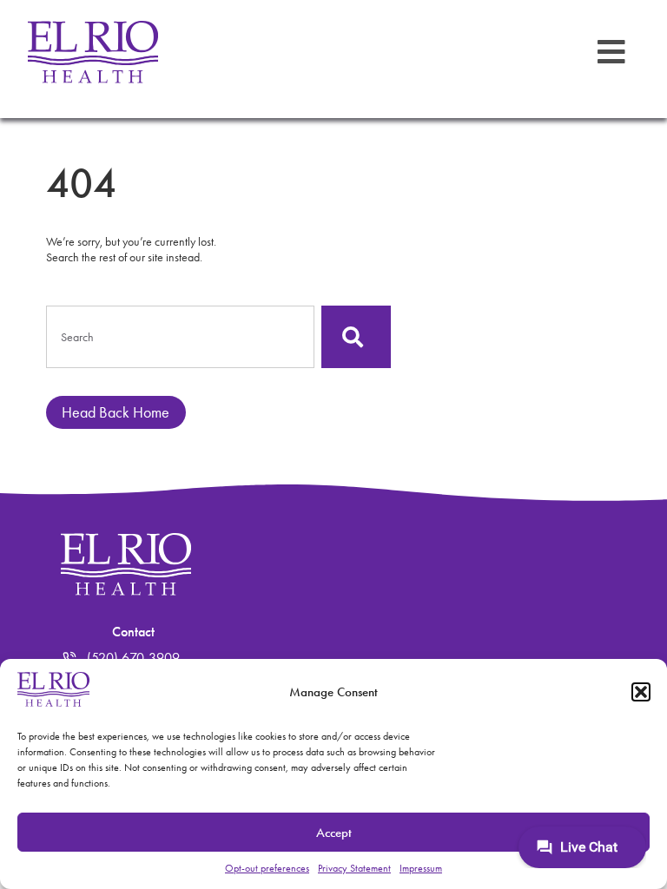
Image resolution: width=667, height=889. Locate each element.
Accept (334, 832)
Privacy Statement (354, 868)
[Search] (356, 337)
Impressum (421, 868)
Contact (133, 631)
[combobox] (180, 337)
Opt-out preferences (267, 868)
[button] (641, 692)
